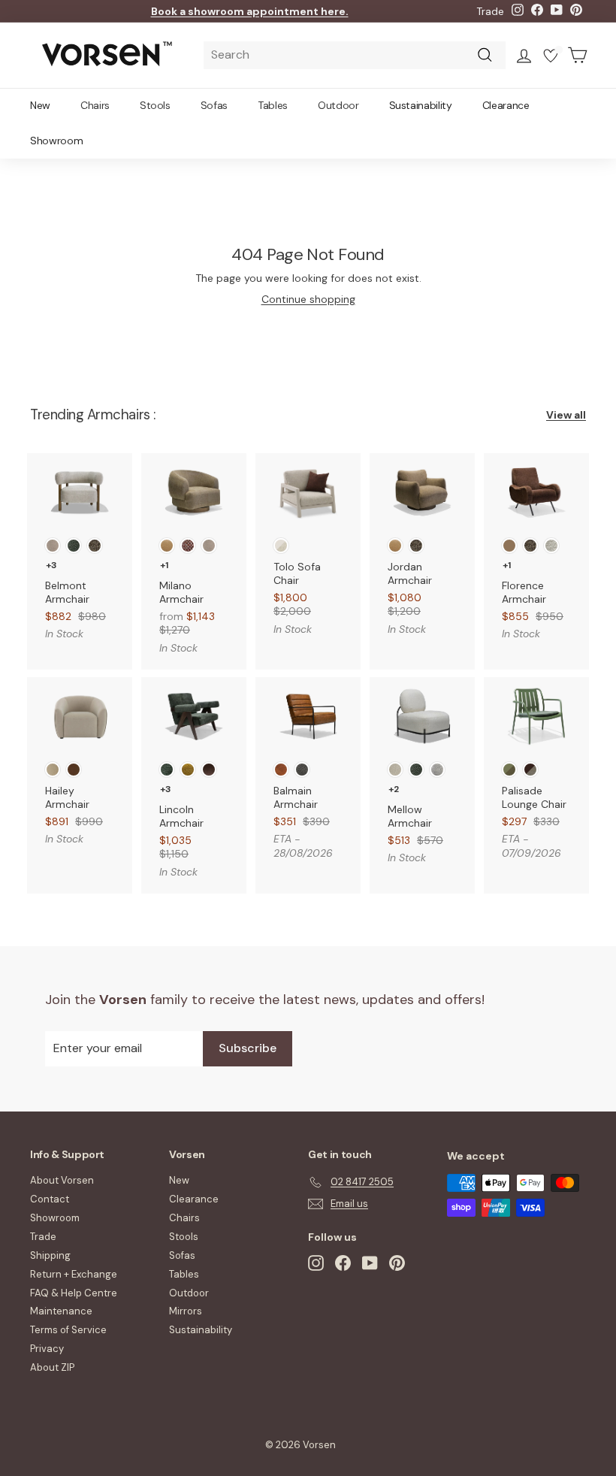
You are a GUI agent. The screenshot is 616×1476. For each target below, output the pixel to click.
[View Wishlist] (550, 57)
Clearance (506, 105)
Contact (49, 1199)
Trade (490, 11)
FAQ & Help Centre (73, 1293)
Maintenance (61, 1311)
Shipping (50, 1255)
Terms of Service (68, 1329)
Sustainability (420, 105)
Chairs (95, 105)
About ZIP (52, 1367)
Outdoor (338, 105)
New (40, 105)
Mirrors (185, 1311)
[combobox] (354, 55)
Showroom (56, 140)
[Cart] (577, 55)
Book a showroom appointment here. (250, 11)
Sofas (214, 105)
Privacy (47, 1348)
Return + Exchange (73, 1274)
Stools (155, 105)
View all (566, 415)
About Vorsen (62, 1180)
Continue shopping (308, 299)
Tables (273, 105)
